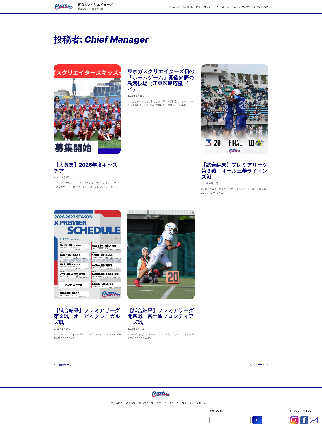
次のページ (259, 364)
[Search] (257, 420)
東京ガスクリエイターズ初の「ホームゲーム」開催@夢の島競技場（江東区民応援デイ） (160, 80)
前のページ (63, 364)
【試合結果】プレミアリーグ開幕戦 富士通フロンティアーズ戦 (160, 316)
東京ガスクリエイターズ (95, 5)
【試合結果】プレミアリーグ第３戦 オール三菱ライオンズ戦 (234, 171)
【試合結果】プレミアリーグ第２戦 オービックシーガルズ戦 (87, 316)
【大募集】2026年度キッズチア (86, 168)
